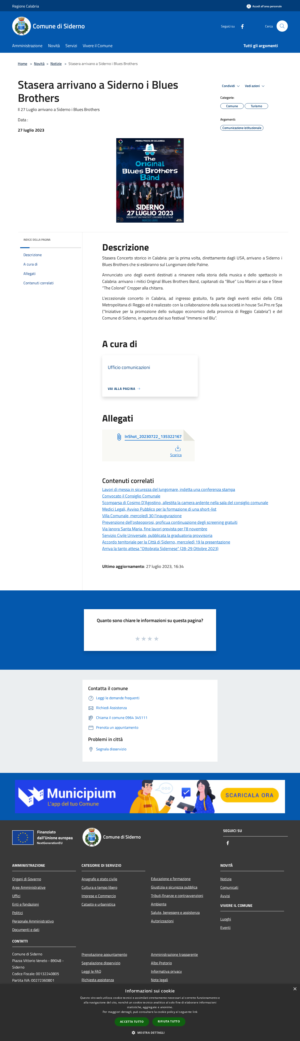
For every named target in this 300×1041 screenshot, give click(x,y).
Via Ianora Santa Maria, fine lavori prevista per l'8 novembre (154, 529)
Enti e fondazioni (25, 904)
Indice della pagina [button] (36, 239)
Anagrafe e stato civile (99, 879)
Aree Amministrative (28, 887)
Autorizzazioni (162, 921)
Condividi (229, 85)
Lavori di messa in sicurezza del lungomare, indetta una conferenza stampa (168, 489)
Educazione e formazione (171, 878)
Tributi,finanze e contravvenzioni (177, 895)
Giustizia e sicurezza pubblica (174, 887)
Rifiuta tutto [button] (169, 1021)
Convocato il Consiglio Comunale (131, 496)
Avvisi (225, 896)
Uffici (16, 896)
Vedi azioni (252, 85)
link (195, 1012)
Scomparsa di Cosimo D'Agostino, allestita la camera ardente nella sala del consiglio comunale (185, 502)
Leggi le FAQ (91, 971)
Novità (39, 63)
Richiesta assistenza (98, 980)
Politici (17, 913)
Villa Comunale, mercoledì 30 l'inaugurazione (142, 516)
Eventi (225, 927)
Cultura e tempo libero (99, 887)
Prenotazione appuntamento (104, 954)
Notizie (56, 63)
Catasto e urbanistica (98, 904)
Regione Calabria (25, 6)
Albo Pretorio (161, 963)
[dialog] (150, 1012)
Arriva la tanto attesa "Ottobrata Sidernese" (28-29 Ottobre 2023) (160, 548)
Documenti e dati (25, 929)
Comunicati (229, 887)
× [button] (294, 989)
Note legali (159, 980)
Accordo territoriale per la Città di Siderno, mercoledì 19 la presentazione (166, 542)
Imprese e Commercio (99, 896)
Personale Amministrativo (33, 921)
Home (22, 63)
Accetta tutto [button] (132, 1022)
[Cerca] (282, 26)
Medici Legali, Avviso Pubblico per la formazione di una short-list (159, 509)
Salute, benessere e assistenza (175, 912)
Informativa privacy (166, 971)
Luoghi (225, 919)
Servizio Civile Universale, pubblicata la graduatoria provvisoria (157, 535)
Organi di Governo (26, 879)
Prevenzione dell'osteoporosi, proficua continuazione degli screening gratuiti (169, 522)
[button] (150, 1032)
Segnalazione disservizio (101, 963)
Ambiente (158, 904)
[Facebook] (240, 26)
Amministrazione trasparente (174, 954)
